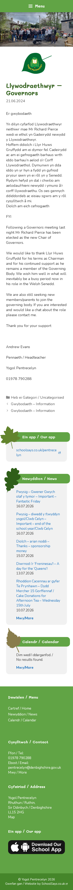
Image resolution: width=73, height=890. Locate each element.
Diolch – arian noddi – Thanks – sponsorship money (33, 546)
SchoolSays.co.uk (53, 884)
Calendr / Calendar (22, 720)
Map (11, 817)
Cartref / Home (19, 708)
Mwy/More (24, 618)
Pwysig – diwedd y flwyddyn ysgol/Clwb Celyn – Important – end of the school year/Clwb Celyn (38, 521)
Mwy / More (17, 772)
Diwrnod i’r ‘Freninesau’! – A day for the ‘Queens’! (37, 566)
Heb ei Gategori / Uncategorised (37, 397)
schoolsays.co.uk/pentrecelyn (36, 452)
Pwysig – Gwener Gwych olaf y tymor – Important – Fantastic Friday (36, 497)
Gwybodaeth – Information (33, 404)
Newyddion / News (22, 714)
